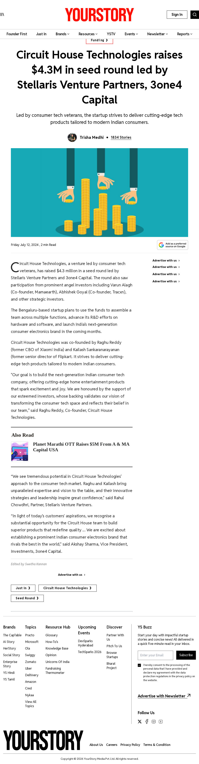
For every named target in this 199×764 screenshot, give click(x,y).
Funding (97, 40)
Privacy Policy (130, 745)
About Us (96, 745)
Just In (21, 588)
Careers (111, 745)
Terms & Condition (156, 745)
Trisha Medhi (92, 137)
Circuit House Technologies (65, 588)
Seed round (25, 598)
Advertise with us (70, 575)
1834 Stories (121, 137)
